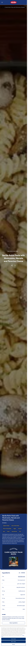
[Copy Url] (12, 265)
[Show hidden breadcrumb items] (2, 7)
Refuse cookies (13, 641)
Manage (13, 644)
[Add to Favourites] (15, 265)
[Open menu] (2, 2)
